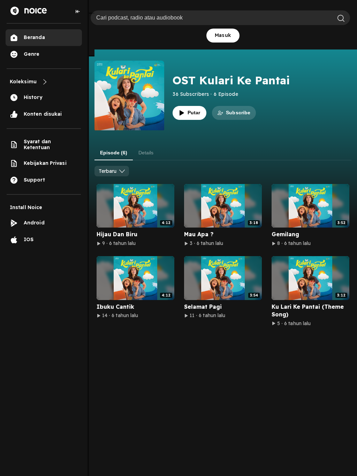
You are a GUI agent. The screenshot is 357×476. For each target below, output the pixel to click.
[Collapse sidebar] (77, 11)
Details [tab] (145, 152)
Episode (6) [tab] (113, 152)
